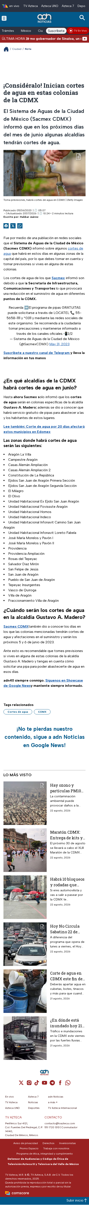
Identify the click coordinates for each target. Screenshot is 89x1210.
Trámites (8, 31)
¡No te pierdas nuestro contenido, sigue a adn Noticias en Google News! (45, 737)
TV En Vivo (80, 30)
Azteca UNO (49, 6)
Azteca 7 (68, 6)
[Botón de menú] (4, 18)
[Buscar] (83, 18)
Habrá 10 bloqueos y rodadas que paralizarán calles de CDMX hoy (67, 881)
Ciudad (16, 48)
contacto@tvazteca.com (59, 1123)
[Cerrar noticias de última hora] (84, 38)
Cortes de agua (18, 711)
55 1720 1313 (52, 1127)
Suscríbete (56, 31)
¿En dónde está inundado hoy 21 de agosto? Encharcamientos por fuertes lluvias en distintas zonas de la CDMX (68, 1022)
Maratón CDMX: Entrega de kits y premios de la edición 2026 (66, 835)
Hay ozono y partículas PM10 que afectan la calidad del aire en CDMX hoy (68, 788)
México (26, 31)
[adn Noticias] (45, 18)
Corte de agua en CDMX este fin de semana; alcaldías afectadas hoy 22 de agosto (67, 975)
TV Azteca (30, 6)
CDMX (42, 711)
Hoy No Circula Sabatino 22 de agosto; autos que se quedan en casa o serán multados (67, 928)
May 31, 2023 (59, 344)
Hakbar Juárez (29, 216)
